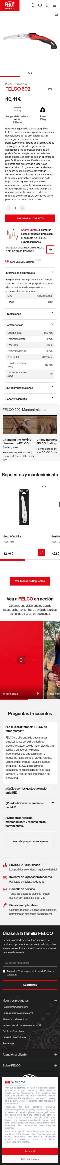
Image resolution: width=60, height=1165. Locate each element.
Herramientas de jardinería (15, 1007)
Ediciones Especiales (13, 1031)
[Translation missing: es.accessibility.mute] (36, 693)
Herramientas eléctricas (14, 1037)
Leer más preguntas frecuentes (30, 841)
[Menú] (55, 5)
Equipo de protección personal (18, 1013)
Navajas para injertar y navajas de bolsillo (22, 1025)
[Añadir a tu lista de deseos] (50, 89)
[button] (33, 5)
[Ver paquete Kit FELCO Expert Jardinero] (50, 249)
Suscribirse (30, 984)
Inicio (8, 83)
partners (21, 1087)
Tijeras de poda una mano (15, 1019)
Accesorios (8, 1043)
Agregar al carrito (30, 218)
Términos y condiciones (29, 971)
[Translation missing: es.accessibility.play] (21, 660)
